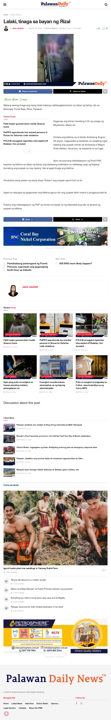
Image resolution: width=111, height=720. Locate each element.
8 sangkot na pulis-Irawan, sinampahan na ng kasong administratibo (52, 385)
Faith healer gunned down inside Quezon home (24, 125)
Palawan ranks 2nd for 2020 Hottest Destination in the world (37, 606)
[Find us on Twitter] (81, 703)
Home (5, 14)
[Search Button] (106, 4)
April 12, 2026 (82, 392)
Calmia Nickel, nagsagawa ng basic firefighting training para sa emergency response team (56, 447)
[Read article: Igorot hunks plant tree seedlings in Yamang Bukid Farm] (55, 528)
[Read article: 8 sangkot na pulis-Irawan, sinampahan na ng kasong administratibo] (56, 367)
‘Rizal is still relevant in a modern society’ (28, 579)
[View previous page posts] (24, 151)
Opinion (54, 703)
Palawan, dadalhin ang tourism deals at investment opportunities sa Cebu (49, 458)
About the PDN (35, 708)
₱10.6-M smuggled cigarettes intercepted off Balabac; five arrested (25, 142)
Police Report (16, 14)
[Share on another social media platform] (105, 91)
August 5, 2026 (11, 347)
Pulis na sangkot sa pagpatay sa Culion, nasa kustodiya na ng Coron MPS (91, 385)
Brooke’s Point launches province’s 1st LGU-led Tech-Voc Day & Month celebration (53, 436)
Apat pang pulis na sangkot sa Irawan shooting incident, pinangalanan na (18, 385)
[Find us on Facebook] (76, 703)
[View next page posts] (29, 151)
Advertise (29, 703)
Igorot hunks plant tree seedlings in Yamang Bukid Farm (30, 568)
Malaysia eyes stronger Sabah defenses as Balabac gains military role (47, 469)
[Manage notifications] (6, 713)
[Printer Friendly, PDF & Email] (15, 99)
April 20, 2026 (10, 392)
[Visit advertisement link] (55, 236)
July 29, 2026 (82, 350)
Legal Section (9, 708)
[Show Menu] (4, 4)
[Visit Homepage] (55, 4)
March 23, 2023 (35, 28)
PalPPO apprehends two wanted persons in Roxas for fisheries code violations (25, 134)
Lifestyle (22, 708)
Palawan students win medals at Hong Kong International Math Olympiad (49, 424)
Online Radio (42, 703)
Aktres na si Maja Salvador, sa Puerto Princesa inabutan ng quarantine (42, 588)
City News (11, 376)
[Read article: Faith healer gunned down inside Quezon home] (20, 325)
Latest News (17, 703)
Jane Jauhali (18, 28)
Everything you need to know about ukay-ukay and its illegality (38, 597)
